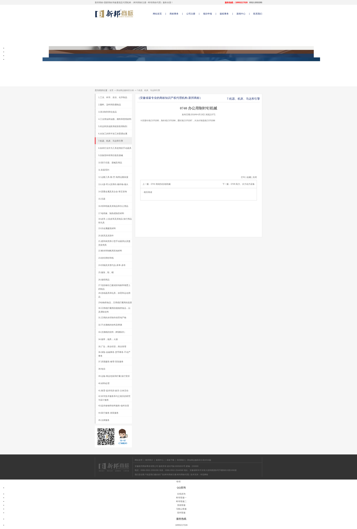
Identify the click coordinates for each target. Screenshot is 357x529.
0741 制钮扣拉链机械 (161, 184)
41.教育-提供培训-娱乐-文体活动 (113, 390)
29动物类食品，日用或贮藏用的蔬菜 (115, 302)
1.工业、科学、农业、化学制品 (112, 97)
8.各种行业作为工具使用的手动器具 (114, 148)
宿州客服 (181, 512)
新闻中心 (241, 14)
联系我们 (257, 14)
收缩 (178, 481)
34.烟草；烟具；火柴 (108, 339)
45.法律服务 (103, 420)
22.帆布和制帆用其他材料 (110, 250)
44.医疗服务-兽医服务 (108, 413)
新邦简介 (149, 460)
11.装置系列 (103, 170)
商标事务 (174, 14)
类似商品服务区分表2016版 (199, 460)
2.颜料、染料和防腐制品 (109, 104)
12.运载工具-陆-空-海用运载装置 (113, 177)
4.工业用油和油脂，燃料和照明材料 (114, 119)
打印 (243, 177)
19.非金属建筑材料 (107, 228)
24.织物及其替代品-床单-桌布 (112, 265)
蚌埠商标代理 (154, 2)
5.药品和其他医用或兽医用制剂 (112, 126)
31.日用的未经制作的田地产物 (112, 317)
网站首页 (157, 14)
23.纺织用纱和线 (106, 258)
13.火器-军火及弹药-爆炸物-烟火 (113, 184)
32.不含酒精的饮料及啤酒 (110, 325)
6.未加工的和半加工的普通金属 (112, 133)
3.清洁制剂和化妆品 (107, 112)
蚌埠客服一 (181, 497)
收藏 (249, 177)
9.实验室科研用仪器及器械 (110, 155)
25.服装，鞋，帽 (106, 272)
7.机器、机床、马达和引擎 (110, 141)
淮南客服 (181, 505)
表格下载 (170, 460)
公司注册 (190, 14)
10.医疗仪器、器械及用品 (110, 162)
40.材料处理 (103, 383)
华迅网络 (204, 474)
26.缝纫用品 (103, 279)
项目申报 (207, 14)
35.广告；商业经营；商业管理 (112, 346)
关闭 (255, 177)
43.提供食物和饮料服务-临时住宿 (113, 405)
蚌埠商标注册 (140, 2)
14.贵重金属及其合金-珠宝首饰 (112, 191)
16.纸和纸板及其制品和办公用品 (113, 206)
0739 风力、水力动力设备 (243, 184)
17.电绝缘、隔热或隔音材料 (111, 213)
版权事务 (224, 14)
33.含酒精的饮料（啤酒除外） (112, 332)
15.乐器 (101, 199)
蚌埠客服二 (181, 501)
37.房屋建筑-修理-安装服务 (110, 361)
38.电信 (101, 369)
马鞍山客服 (181, 509)
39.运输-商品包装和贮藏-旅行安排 (114, 376)
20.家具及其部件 (106, 235)
